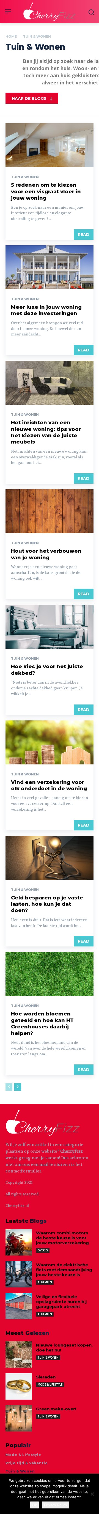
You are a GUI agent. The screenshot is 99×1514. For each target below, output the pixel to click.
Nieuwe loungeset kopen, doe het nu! (64, 1347)
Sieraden (46, 1377)
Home (11, 36)
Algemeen (45, 1282)
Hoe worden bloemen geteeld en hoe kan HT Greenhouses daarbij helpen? (42, 1023)
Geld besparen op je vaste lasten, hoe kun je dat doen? (47, 904)
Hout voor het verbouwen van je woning (46, 554)
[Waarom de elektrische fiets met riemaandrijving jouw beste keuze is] (19, 1274)
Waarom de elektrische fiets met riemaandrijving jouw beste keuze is (64, 1269)
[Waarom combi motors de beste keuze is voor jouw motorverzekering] (19, 1242)
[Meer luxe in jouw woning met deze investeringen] (50, 267)
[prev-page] (9, 1087)
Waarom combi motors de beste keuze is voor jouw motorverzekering (62, 1237)
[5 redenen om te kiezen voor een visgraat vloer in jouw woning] (50, 145)
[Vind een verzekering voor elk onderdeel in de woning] (50, 742)
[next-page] (17, 1087)
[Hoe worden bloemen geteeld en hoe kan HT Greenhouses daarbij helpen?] (50, 974)
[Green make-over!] (19, 1418)
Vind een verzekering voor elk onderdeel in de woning (49, 785)
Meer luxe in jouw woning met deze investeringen (46, 310)
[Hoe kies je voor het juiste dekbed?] (50, 627)
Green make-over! (56, 1408)
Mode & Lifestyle (50, 1384)
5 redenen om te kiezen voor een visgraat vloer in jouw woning (46, 191)
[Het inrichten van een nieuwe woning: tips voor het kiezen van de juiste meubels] (50, 383)
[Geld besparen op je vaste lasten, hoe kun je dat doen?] (50, 858)
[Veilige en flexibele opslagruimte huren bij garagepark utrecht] (19, 1306)
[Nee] (92, 1494)
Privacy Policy (55, 1505)
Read (83, 234)
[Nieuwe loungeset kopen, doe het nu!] (19, 1354)
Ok (34, 1505)
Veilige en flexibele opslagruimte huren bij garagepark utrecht (61, 1301)
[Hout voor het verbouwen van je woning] (50, 511)
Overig (43, 1250)
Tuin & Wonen (25, 177)
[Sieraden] (19, 1386)
